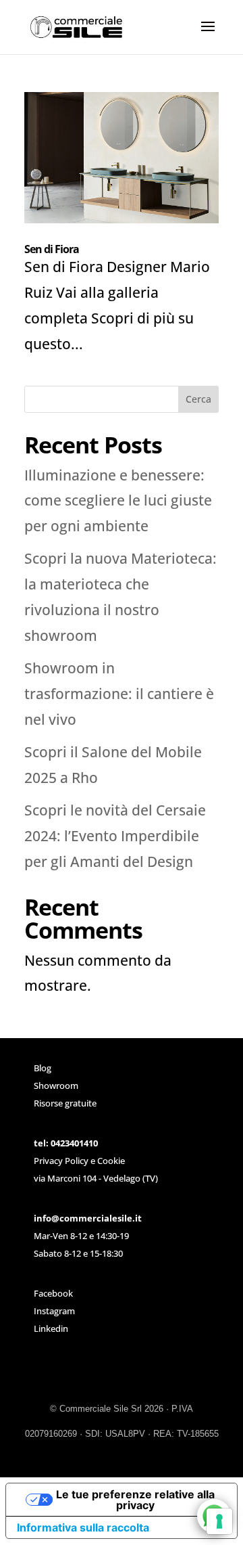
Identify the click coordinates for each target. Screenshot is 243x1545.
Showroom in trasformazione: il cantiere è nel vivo (119, 693)
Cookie (111, 1161)
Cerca (198, 399)
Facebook (53, 1293)
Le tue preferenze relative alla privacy (135, 1499)
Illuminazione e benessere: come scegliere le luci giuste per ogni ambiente (118, 501)
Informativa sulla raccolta (83, 1527)
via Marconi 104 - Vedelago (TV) (96, 1178)
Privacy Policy (61, 1161)
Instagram (54, 1311)
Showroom (56, 1085)
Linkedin (51, 1328)
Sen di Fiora (51, 249)
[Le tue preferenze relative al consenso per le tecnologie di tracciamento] (219, 1521)
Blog (42, 1068)
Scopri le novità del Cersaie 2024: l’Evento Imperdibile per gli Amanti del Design (115, 836)
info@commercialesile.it (88, 1218)
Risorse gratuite (65, 1103)
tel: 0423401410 (66, 1143)
